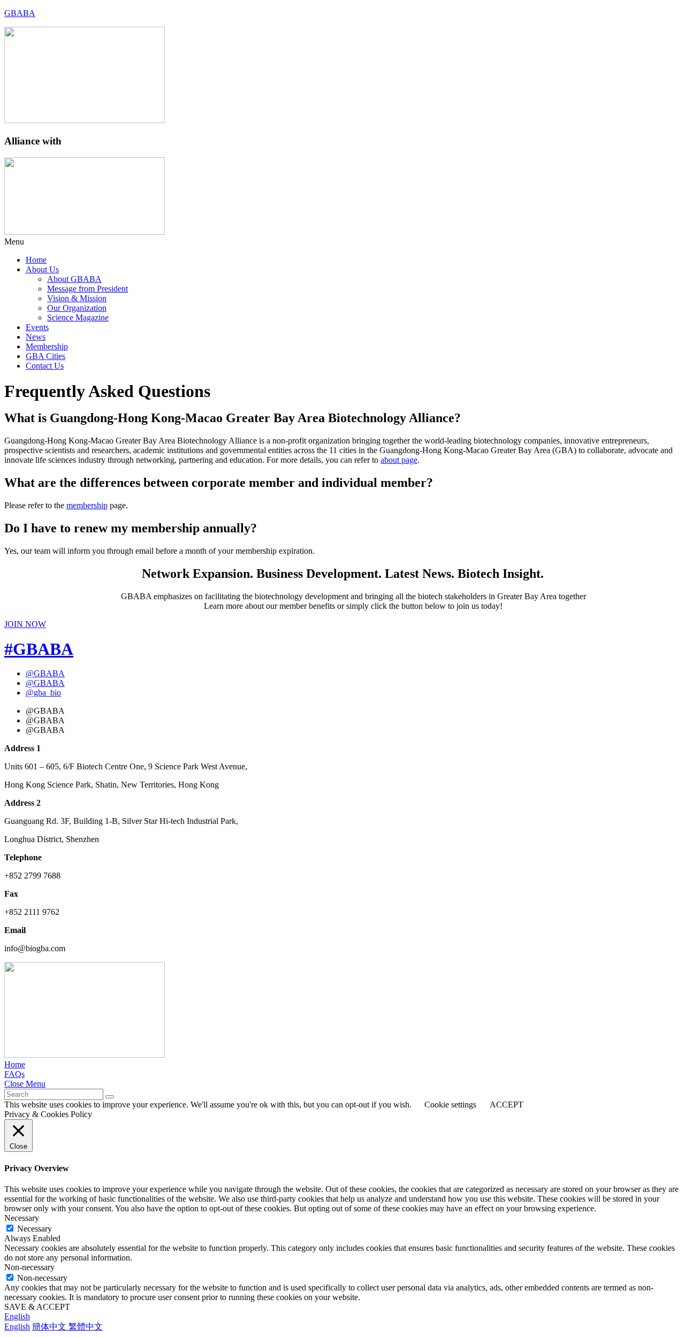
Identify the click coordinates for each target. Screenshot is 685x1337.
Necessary (34, 1228)
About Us (42, 269)
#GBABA (38, 649)
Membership (47, 346)
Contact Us (45, 365)
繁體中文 (85, 1326)
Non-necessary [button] (29, 1267)
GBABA (19, 13)
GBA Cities (45, 356)
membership (87, 505)
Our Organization (76, 307)
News (35, 336)
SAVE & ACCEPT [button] (37, 1306)
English (17, 1316)
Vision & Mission (76, 298)
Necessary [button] (21, 1218)
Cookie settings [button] (450, 1104)
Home (36, 259)
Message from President (87, 288)
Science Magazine (78, 317)
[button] (342, 242)
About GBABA (74, 279)
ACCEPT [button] (506, 1104)
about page (398, 459)
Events (37, 327)
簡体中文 (50, 1326)
